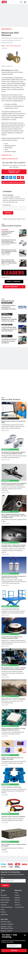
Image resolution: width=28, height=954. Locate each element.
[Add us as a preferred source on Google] (22, 177)
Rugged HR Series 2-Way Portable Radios (13, 699)
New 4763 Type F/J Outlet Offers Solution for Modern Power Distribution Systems (13, 545)
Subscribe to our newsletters (14, 171)
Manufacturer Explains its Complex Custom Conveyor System (9, 319)
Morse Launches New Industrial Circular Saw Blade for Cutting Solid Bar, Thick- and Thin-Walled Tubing (9, 261)
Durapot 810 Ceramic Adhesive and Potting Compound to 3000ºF (11, 637)
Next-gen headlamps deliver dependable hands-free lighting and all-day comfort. (12, 819)
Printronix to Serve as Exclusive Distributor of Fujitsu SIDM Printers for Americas (8, 307)
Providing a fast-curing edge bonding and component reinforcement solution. (12, 733)
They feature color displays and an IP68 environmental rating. (12, 701)
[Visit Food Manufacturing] (10, 864)
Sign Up (5, 885)
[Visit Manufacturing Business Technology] (17, 866)
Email (2, 877)
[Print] (2, 177)
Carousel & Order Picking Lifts (10, 609)
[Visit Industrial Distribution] (3, 866)
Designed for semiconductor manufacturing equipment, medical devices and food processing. (13, 488)
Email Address (7, 205)
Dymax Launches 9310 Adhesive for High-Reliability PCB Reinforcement (13, 729)
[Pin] (18, 177)
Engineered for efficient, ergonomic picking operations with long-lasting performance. (13, 612)
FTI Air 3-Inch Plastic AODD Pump (11, 787)
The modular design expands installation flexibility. (12, 849)
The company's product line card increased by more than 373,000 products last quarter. (13, 762)
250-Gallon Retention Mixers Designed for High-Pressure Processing (13, 577)
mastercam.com (6, 155)
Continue (14, 950)
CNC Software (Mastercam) (13, 46)
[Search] (21, 2)
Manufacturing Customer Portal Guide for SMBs (13, 421)
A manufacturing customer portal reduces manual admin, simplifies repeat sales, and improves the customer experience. (12, 426)
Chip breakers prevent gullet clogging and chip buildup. (14, 520)
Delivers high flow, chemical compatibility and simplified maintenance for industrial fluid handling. (13, 791)
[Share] (6, 177)
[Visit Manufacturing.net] (10, 866)
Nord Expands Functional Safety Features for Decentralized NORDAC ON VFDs (9, 241)
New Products (6, 29)
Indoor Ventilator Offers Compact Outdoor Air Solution (13, 845)
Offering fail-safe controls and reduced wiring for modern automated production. (13, 456)
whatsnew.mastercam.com (9, 158)
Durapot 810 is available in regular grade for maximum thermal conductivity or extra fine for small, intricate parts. (14, 642)
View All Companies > (14, 281)
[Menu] (25, 2)
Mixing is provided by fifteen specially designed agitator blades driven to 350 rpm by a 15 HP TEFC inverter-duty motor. (13, 581)
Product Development (6, 314)
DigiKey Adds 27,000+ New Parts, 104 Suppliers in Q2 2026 (12, 758)
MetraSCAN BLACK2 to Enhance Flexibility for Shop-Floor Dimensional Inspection (13, 668)
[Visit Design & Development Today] (3, 864)
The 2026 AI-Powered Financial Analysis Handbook (7, 233)
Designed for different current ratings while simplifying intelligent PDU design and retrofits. (13, 550)
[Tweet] (14, 177)
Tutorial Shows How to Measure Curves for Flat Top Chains (9, 329)
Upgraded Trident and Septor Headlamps (13, 816)
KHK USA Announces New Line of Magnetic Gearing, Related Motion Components (9, 251)
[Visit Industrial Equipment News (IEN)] (17, 864)
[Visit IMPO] (24, 864)
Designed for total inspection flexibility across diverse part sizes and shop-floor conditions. (12, 673)
